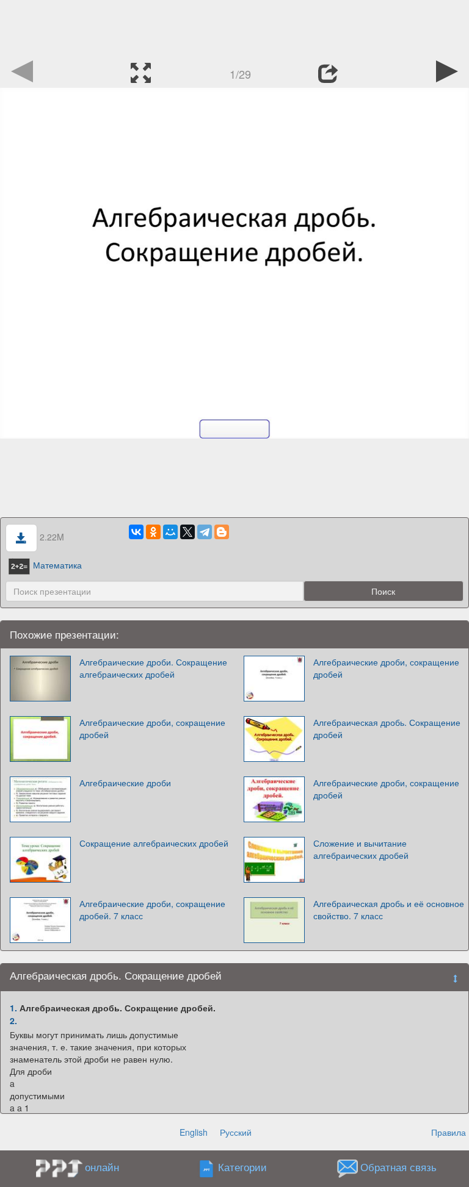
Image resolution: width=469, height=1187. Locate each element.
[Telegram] (204, 532)
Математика (57, 565)
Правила (448, 1132)
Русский (236, 1132)
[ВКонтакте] (136, 532)
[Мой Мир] (170, 532)
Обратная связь (398, 1167)
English (194, 1132)
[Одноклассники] (153, 532)
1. (13, 1008)
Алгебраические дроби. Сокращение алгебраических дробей (153, 668)
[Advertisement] (234, 27)
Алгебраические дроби (125, 782)
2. (13, 1020)
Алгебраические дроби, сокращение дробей (386, 668)
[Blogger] (221, 532)
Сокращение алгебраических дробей (153, 843)
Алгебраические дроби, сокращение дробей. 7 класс (152, 909)
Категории (242, 1167)
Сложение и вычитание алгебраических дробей (361, 849)
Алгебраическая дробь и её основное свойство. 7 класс (388, 909)
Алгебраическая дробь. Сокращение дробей (386, 728)
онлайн (102, 1167)
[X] (187, 532)
